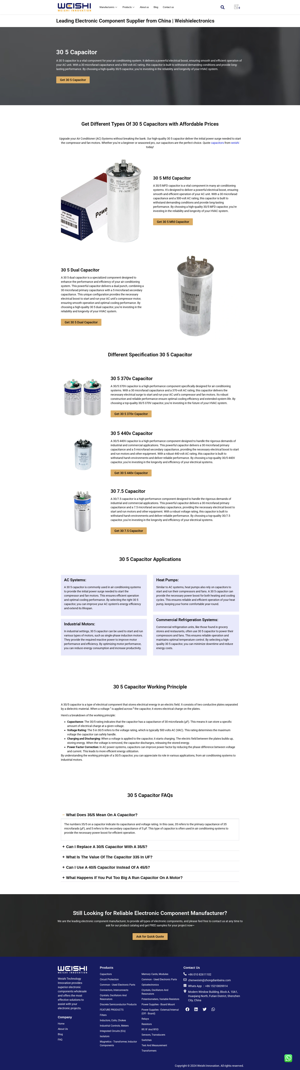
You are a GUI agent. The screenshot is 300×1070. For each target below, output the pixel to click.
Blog (156, 7)
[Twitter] (204, 1009)
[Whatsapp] (213, 1009)
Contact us (168, 7)
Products (127, 7)
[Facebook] (187, 1009)
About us (144, 7)
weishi (235, 142)
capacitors (217, 142)
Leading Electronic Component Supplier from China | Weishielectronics (135, 21)
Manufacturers (107, 7)
